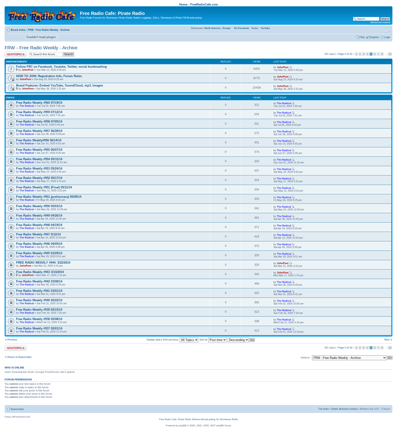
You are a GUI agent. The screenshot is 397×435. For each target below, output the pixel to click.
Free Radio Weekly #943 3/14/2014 (40, 272)
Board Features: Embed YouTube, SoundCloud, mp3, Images (59, 85)
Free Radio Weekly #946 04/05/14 (39, 243)
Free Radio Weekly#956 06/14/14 (38, 140)
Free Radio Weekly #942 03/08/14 (39, 281)
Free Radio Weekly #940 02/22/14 (39, 300)
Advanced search (380, 22)
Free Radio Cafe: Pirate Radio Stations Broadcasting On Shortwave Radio (198, 419)
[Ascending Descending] (241, 339)
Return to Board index (19, 357)
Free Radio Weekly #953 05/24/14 (39, 168)
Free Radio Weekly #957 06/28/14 (39, 131)
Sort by (203, 339)
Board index (18, 29)
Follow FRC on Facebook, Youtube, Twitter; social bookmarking (61, 66)
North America (212, 28)
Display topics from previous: (163, 339)
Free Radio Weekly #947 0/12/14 (38, 234)
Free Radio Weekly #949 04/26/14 (39, 215)
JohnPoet (28, 69)
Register (374, 37)
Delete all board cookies (344, 408)
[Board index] (43, 15)
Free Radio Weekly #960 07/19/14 (39, 102)
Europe (227, 28)
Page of (345, 54)
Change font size (386, 31)
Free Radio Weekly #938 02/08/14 (39, 319)
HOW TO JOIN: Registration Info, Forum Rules (49, 76)
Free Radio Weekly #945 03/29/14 (39, 253)
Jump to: (305, 357)
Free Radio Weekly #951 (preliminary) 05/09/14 (48, 196)
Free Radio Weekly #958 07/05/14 (39, 121)
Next (387, 339)
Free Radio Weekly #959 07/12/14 (39, 112)
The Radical (27, 105)
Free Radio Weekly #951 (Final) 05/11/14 (44, 187)
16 (389, 54)
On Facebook (241, 28)
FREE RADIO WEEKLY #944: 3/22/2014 (43, 262)
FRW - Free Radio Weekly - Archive (49, 29)
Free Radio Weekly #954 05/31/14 (39, 159)
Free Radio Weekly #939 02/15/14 (39, 309)
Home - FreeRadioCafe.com (198, 4)
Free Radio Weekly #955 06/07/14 (39, 149)
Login (387, 37)
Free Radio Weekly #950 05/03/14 (39, 206)
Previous (12, 339)
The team (323, 408)
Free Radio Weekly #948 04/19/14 (39, 225)
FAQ (362, 37)
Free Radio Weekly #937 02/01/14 (39, 328)
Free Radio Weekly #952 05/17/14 (39, 178)
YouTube (265, 28)
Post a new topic (14, 52)
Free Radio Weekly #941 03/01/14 (39, 291)
